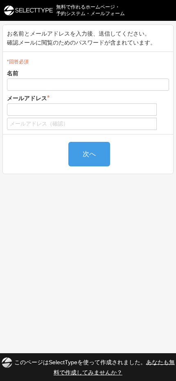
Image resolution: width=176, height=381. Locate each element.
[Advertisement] (88, 255)
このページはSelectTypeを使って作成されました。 (94, 367)
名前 (12, 73)
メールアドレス (28, 97)
